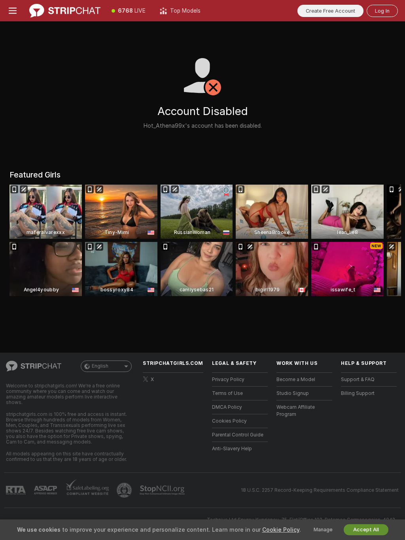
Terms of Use (227, 393)
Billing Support (358, 393)
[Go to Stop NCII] (163, 490)
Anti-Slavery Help (232, 448)
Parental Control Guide (237, 435)
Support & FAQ (358, 379)
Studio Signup (292, 393)
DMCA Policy (227, 407)
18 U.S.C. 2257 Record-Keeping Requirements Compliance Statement (320, 490)
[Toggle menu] (12, 10)
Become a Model (295, 379)
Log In (382, 11)
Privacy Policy (228, 379)
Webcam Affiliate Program (295, 410)
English (100, 366)
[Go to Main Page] (64, 10)
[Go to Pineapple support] (125, 490)
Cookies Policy (229, 421)
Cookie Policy (280, 530)
